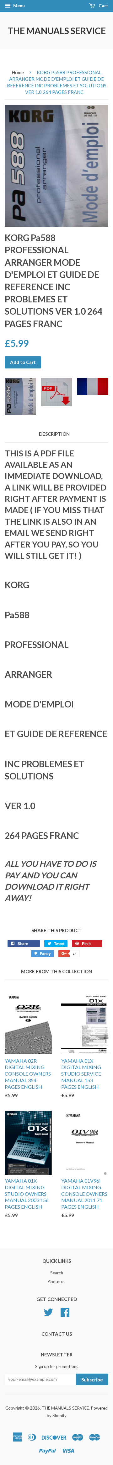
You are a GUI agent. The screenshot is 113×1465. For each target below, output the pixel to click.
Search (56, 1272)
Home (18, 72)
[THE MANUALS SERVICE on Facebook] (65, 1311)
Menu (18, 5)
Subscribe (92, 1379)
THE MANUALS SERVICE (57, 30)
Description (54, 434)
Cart (103, 5)
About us (56, 1281)
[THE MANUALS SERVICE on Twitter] (48, 1311)
